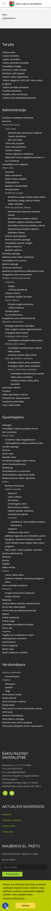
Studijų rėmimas (12, 596)
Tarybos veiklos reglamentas (15, 76)
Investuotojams (12, 676)
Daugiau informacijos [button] (14, 898)
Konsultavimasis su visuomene (16, 471)
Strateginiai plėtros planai (16, 332)
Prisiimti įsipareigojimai (15, 236)
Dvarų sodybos (15, 496)
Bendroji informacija (14, 485)
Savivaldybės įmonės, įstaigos (18, 243)
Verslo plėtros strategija (13, 719)
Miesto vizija (8, 649)
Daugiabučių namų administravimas (18, 318)
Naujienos (12, 528)
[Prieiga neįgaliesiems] (5, 906)
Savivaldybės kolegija (11, 66)
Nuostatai (9, 172)
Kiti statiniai (13, 500)
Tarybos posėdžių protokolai (15, 87)
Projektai (6, 391)
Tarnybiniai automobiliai (13, 401)
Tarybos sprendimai (11, 59)
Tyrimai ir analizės (13, 150)
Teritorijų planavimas (17, 289)
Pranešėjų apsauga (11, 253)
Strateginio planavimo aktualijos (19, 325)
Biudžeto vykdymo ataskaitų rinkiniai (24, 222)
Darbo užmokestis (13, 175)
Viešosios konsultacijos (12, 715)
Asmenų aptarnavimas (12, 553)
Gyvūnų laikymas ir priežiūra (15, 652)
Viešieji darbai (8, 705)
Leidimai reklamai (16, 307)
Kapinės (5, 614)
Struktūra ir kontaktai (11, 820)
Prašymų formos (13, 293)
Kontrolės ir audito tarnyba (14, 69)
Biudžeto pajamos (13, 250)
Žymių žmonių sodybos (18, 507)
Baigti (7, 691)
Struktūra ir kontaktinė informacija (17, 117)
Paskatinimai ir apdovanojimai (16, 398)
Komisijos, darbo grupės (13, 73)
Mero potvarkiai (15, 139)
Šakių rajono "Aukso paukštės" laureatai (23, 549)
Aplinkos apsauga (10, 264)
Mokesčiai (6, 600)
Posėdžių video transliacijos (15, 94)
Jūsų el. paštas (8, 859)
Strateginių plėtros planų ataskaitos (24, 362)
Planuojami (10, 684)
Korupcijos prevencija (12, 267)
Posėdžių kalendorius (12, 90)
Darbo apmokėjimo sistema (15, 394)
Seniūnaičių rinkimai (11, 387)
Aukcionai (6, 121)
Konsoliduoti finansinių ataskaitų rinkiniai (26, 225)
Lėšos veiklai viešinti (11, 405)
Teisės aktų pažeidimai (15, 146)
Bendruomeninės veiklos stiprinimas (18, 478)
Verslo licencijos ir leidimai (14, 701)
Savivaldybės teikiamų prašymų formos (20, 428)
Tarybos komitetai (10, 55)
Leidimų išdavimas (13, 246)
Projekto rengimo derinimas (20, 304)
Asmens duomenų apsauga (17, 239)
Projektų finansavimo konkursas (20, 593)
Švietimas (6, 556)
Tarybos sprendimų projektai (15, 62)
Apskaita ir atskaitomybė (16, 186)
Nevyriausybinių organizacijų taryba (18, 474)
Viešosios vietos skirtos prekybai (17, 722)
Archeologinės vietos (17, 503)
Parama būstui (8, 642)
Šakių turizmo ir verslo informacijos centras (22, 708)
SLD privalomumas (13, 314)
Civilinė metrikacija (10, 617)
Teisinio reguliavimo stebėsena (19, 153)
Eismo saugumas (10, 645)
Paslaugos (7, 425)
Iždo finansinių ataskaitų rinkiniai (23, 218)
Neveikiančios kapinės (18, 514)
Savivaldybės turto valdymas (15, 164)
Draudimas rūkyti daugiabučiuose (20, 439)
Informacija (7, 712)
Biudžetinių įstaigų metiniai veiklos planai (26, 197)
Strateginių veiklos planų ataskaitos (24, 366)
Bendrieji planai (12, 189)
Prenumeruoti (12, 874)
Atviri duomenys (9, 432)
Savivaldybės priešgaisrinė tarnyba (17, 624)
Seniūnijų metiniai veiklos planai (22, 355)
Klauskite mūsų (9, 457)
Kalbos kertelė (8, 567)
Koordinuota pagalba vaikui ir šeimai (18, 460)
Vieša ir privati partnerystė (14, 464)
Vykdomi (9, 687)
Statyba (11, 286)
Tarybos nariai (8, 52)
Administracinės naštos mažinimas (18, 257)
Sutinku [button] (25, 905)
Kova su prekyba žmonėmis (14, 585)
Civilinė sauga (8, 621)
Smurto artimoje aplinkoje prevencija (19, 610)
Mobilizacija (7, 467)
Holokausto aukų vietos (19, 532)
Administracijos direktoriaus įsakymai (25, 132)
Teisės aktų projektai (14, 143)
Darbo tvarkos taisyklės (15, 179)
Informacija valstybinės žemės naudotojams (22, 726)
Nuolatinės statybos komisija (18, 296)
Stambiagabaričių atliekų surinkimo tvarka (24, 443)
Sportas (5, 560)
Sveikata (6, 563)
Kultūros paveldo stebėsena (20, 510)
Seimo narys (7, 453)
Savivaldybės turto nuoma (14, 260)
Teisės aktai (7, 831)
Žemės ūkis (7, 628)
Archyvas (6, 450)
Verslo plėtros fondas (12, 694)
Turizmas (6, 631)
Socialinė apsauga (10, 446)
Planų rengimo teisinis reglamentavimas (23, 329)
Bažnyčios (12, 493)
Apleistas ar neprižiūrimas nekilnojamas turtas (23, 271)
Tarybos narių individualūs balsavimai (19, 97)
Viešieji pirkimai (12, 182)
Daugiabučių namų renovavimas (17, 274)
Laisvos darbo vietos (14, 575)
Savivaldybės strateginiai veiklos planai (25, 340)
